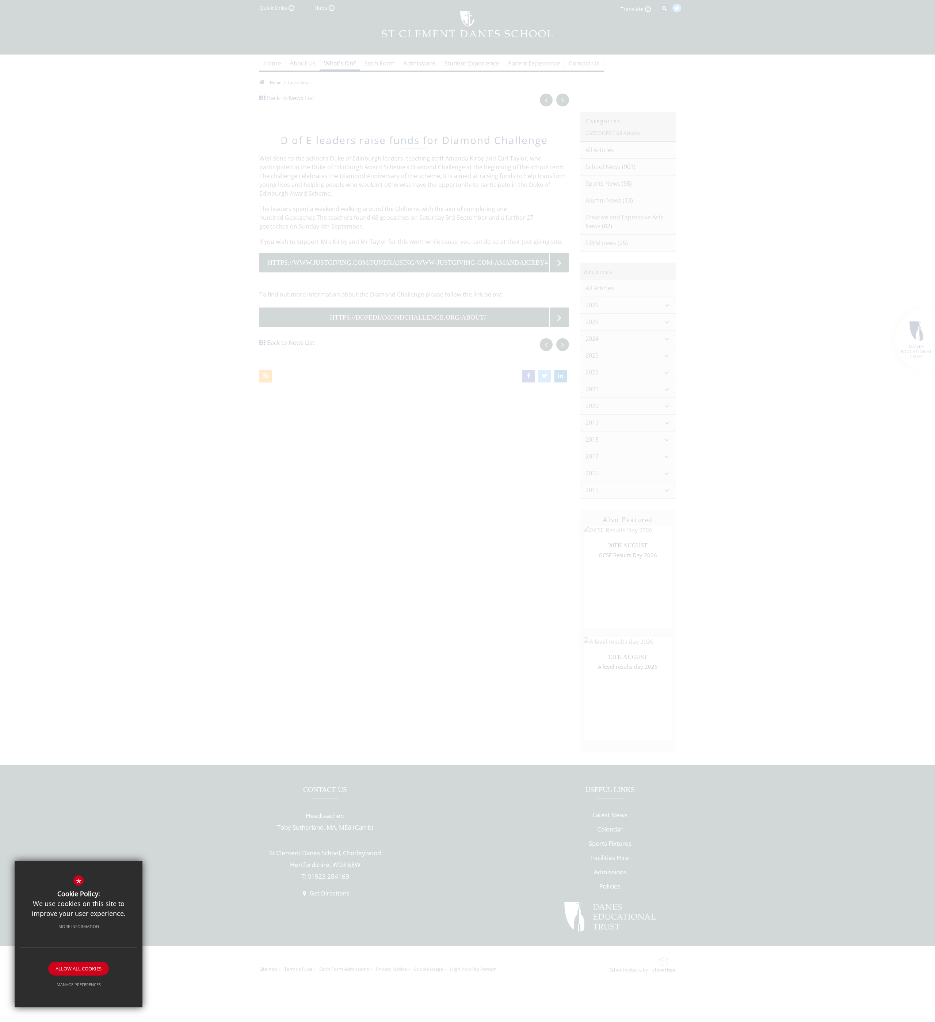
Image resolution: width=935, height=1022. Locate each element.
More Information (78, 926)
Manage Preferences (79, 984)
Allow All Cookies (79, 968)
